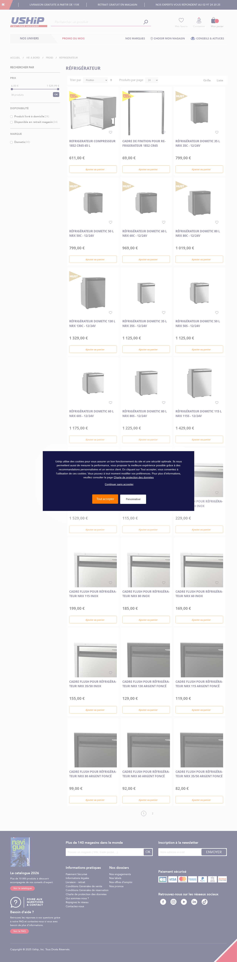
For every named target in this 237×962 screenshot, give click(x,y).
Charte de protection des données (134, 477)
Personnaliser (133, 499)
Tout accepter (105, 499)
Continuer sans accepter (119, 484)
